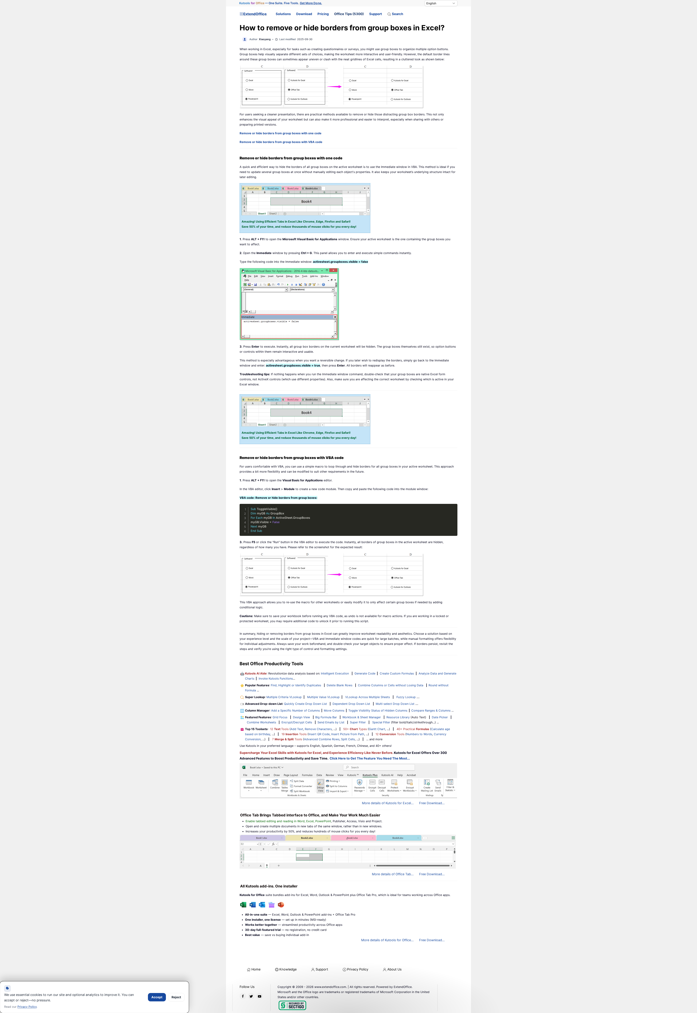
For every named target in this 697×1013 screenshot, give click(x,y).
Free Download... (432, 803)
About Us (394, 969)
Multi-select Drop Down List (395, 704)
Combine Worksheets (261, 722)
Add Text (297, 729)
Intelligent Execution (335, 673)
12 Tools (279, 729)
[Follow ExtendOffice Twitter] (251, 996)
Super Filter (358, 722)
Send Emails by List (330, 722)
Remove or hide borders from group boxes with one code (280, 133)
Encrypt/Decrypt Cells (297, 722)
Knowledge (288, 969)
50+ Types (355, 729)
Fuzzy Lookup (406, 697)
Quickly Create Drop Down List (305, 704)
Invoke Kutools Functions (276, 678)
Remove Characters (318, 729)
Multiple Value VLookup (323, 697)
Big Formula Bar (326, 717)
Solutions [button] (283, 14)
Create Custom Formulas (397, 673)
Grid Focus (280, 717)
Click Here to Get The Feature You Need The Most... (370, 758)
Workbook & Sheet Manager (361, 717)
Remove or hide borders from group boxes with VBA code (281, 142)
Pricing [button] (323, 14)
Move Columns (334, 710)
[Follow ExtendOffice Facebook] (243, 996)
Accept (156, 997)
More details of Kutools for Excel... (388, 803)
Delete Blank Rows (339, 685)
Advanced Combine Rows (321, 739)
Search (397, 14)
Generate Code (364, 673)
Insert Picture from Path (347, 734)
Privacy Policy (357, 969)
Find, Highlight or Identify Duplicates (296, 685)
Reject (176, 997)
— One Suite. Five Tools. (280, 3)
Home (255, 969)
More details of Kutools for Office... (387, 940)
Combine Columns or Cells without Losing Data (390, 685)
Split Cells (348, 739)
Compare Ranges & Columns (431, 710)
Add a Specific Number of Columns (295, 710)
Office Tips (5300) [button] (349, 14)
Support (375, 14)
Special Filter (381, 722)
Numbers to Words (419, 734)
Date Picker (440, 717)
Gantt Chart (377, 729)
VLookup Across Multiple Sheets (367, 697)
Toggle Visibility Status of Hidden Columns (377, 710)
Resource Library (398, 717)
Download (304, 14)
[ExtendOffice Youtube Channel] (259, 996)
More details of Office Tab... (393, 874)
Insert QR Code (319, 734)
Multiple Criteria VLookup (284, 697)
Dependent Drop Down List (351, 704)
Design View (301, 717)
